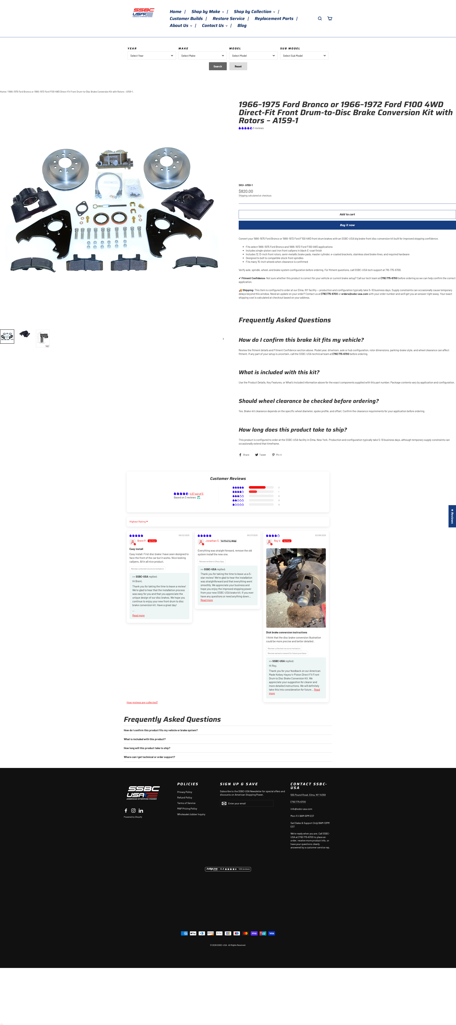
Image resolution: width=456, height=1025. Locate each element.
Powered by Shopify (133, 817)
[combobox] (152, 56)
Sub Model (290, 48)
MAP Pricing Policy (187, 808)
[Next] (223, 338)
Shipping (243, 195)
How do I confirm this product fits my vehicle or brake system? (161, 730)
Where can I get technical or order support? (149, 756)
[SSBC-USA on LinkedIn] (141, 810)
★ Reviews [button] (452, 516)
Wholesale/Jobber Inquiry (191, 814)
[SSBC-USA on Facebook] (126, 810)
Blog (242, 25)
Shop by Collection (253, 11)
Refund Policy (184, 797)
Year (132, 48)
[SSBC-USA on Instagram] (133, 810)
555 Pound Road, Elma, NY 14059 (308, 794)
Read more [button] (138, 615)
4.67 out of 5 (196, 493)
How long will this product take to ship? (147, 748)
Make (183, 48)
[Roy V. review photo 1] (296, 588)
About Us (179, 25)
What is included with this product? (145, 739)
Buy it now (347, 225)
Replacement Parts (274, 18)
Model (235, 48)
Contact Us (213, 25)
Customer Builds (187, 18)
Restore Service (229, 18)
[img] (136, 535)
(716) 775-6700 (298, 801)
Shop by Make (206, 11)
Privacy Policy (184, 791)
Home (176, 11)
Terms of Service (186, 802)
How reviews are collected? (142, 702)
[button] (246, 128)
